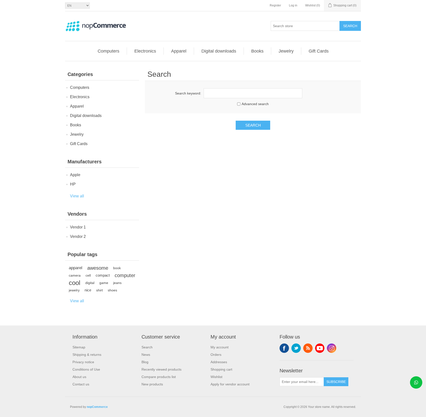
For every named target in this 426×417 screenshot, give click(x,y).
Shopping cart (221, 369)
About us (79, 377)
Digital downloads (218, 51)
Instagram (331, 348)
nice (88, 290)
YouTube (319, 348)
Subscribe (336, 382)
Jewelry (286, 51)
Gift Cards (319, 51)
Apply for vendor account (230, 384)
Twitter (296, 348)
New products (152, 384)
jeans (117, 283)
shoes (112, 290)
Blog (145, 362)
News (146, 355)
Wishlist (216, 377)
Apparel (178, 51)
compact (103, 275)
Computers (108, 51)
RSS (308, 348)
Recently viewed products (161, 369)
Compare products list (159, 377)
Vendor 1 (78, 227)
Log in (293, 5)
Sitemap (78, 347)
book (117, 268)
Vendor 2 (78, 236)
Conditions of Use (86, 369)
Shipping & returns (86, 355)
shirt (99, 290)
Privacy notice (83, 362)
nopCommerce (97, 407)
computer (125, 275)
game (103, 283)
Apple (75, 175)
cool (74, 282)
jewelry (74, 290)
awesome (97, 268)
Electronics (145, 51)
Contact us (80, 384)
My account (220, 347)
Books (257, 51)
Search (350, 26)
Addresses (219, 362)
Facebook (284, 348)
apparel (75, 267)
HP (73, 184)
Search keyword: (188, 93)
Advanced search (255, 104)
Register (275, 5)
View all (77, 196)
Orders (216, 355)
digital (89, 283)
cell (88, 275)
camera (75, 275)
